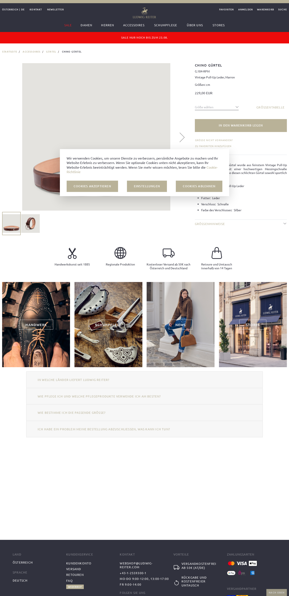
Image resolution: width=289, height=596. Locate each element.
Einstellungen (147, 186)
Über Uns (195, 25)
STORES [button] (253, 324)
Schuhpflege (165, 25)
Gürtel (51, 51)
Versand (73, 569)
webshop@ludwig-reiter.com (136, 565)
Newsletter (55, 9)
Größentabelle (270, 107)
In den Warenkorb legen (241, 125)
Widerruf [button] (75, 587)
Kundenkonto (78, 563)
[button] (182, 137)
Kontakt (36, 9)
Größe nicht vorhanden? (214, 140)
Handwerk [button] (36, 324)
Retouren (75, 575)
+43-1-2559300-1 (133, 573)
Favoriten (226, 9)
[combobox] (217, 106)
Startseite (9, 51)
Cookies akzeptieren (92, 186)
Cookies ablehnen (199, 186)
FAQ (69, 580)
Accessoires (31, 51)
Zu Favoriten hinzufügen (213, 146)
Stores (219, 25)
